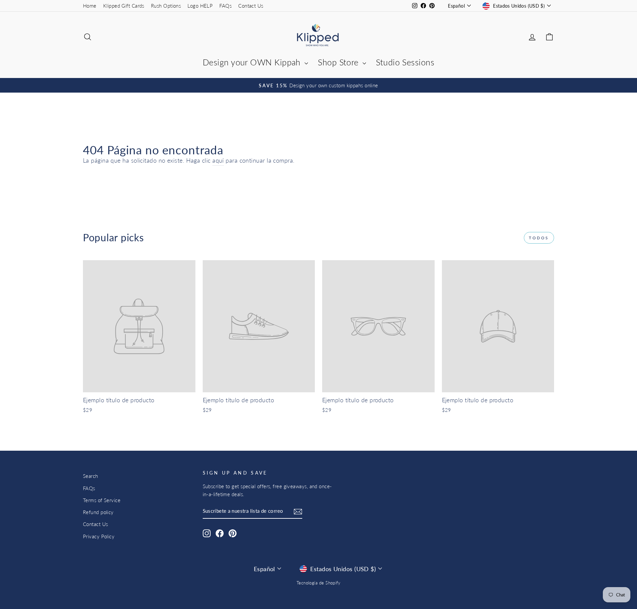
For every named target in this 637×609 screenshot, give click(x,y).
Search (90, 476)
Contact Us (250, 6)
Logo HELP (200, 6)
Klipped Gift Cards (123, 6)
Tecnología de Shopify (318, 582)
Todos (539, 237)
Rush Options (166, 6)
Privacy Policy (98, 536)
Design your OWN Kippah (253, 62)
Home (90, 6)
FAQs (225, 6)
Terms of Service (101, 500)
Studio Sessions (405, 62)
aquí (218, 160)
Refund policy (98, 512)
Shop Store (339, 62)
